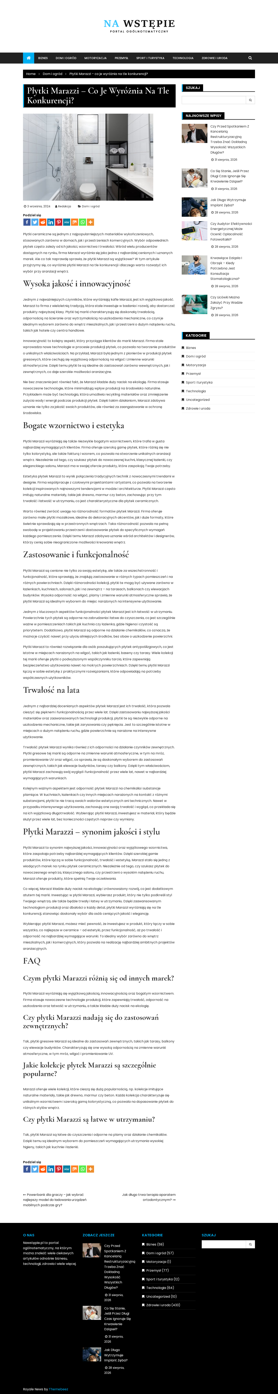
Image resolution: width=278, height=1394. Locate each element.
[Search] (250, 100)
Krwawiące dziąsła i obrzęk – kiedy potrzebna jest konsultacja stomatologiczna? (226, 268)
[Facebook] (27, 222)
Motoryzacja (95, 58)
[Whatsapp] (82, 222)
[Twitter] (34, 222)
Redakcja (64, 206)
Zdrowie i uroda (215, 58)
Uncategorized (198, 399)
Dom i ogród (66, 58)
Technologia (183, 58)
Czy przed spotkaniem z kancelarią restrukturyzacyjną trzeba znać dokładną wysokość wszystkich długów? (119, 1266)
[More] (90, 222)
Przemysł (121, 58)
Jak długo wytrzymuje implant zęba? (116, 1355)
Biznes (43, 58)
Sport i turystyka (150, 58)
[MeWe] (66, 222)
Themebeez (58, 1389)
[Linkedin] (50, 222)
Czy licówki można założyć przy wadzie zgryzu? (226, 302)
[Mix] (74, 222)
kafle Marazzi (121, 299)
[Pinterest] (58, 222)
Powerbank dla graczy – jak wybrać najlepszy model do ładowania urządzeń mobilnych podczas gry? (54, 1199)
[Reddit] (42, 222)
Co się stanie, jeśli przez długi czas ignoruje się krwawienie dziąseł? (229, 176)
